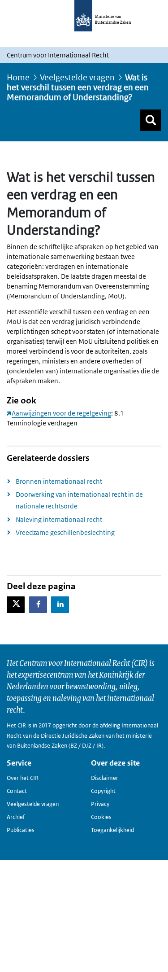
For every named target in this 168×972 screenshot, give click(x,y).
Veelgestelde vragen (77, 77)
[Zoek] (150, 120)
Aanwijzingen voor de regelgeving (61, 413)
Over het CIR (23, 778)
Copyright (103, 791)
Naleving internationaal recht (59, 519)
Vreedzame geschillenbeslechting (65, 532)
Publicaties (20, 830)
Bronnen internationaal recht (59, 481)
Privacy (100, 804)
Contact (17, 791)
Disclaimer (104, 778)
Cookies (101, 817)
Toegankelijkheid (112, 830)
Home (18, 77)
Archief (16, 817)
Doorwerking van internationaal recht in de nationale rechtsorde (79, 500)
